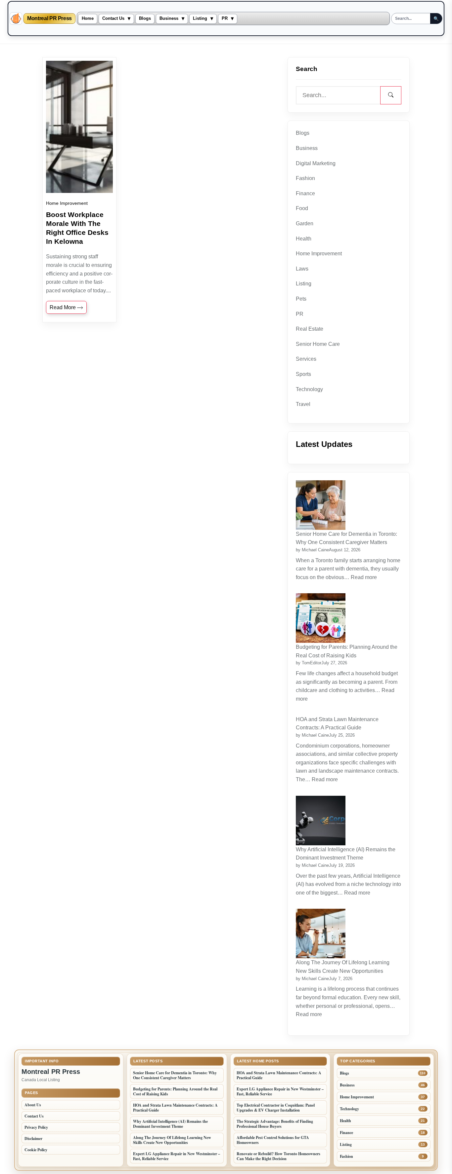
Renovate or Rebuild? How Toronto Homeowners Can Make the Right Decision (278, 1156)
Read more (365, 577)
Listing (200, 18)
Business (168, 18)
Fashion (305, 178)
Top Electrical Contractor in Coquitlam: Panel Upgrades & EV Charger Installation (276, 1107)
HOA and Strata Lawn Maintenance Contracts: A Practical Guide (337, 723)
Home (88, 18)
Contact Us (113, 18)
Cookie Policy (35, 1150)
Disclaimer (33, 1138)
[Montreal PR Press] (16, 18)
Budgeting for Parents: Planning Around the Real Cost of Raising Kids (346, 651)
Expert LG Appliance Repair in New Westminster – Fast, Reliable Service (176, 1156)
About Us (32, 1105)
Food (302, 208)
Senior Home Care (318, 344)
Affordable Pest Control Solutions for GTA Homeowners (273, 1140)
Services (306, 359)
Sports (303, 374)
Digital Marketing (316, 163)
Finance (305, 193)
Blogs (145, 18)
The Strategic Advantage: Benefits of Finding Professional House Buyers (275, 1124)
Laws (302, 269)
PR (225, 18)
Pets (301, 299)
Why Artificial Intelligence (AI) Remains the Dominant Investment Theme (345, 854)
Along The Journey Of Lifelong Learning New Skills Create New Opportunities (342, 967)
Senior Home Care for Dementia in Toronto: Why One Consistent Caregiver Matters (346, 538)
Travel (303, 404)
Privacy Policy (36, 1127)
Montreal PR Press (49, 18)
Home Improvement (67, 203)
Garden (304, 223)
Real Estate (309, 329)
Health (303, 238)
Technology (309, 389)
